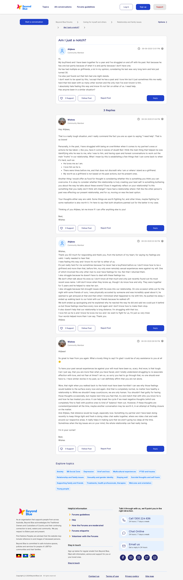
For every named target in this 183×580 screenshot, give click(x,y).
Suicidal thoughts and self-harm (145, 477)
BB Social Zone (73, 471)
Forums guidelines (86, 7)
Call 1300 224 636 (139, 518)
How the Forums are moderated (87, 525)
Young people (63, 489)
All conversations (63, 7)
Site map (149, 576)
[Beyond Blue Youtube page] (131, 562)
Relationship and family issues (129, 22)
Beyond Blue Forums (27, 6)
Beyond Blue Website (27, 512)
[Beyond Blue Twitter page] (147, 562)
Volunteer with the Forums (85, 536)
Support (159, 7)
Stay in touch (74, 563)
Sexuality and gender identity (100, 477)
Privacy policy (132, 576)
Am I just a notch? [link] (71, 27)
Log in (126, 7)
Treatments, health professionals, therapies (106, 483)
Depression (89, 471)
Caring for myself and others (94, 22)
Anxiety (60, 471)
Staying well (122, 477)
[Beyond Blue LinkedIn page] (155, 562)
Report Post (106, 98)
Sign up (143, 7)
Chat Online (136, 531)
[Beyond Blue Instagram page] (139, 562)
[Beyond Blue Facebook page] (123, 562)
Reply (155, 98)
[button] (61, 98)
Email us (134, 544)
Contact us (94, 576)
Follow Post (87, 98)
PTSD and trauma (147, 471)
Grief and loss (103, 471)
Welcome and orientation (140, 483)
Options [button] (161, 22)
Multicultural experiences (124, 471)
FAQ (74, 520)
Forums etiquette (80, 531)
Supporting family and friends (70, 483)
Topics (45, 7)
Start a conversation (34, 22)
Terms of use (112, 576)
